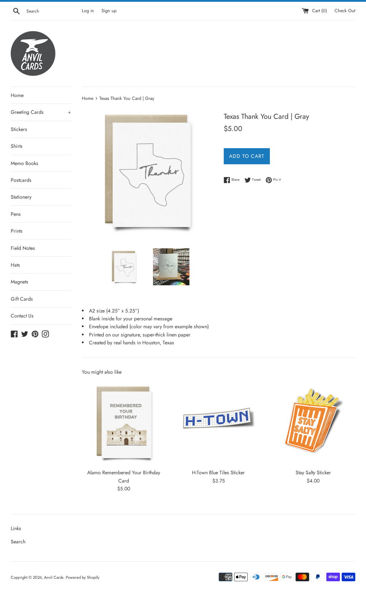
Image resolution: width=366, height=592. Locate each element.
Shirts (17, 146)
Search (18, 541)
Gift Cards (22, 298)
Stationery (21, 196)
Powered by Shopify (82, 577)
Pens (16, 214)
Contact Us (22, 315)
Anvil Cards (54, 577)
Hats (15, 264)
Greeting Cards (41, 112)
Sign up (109, 11)
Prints (17, 230)
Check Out (345, 11)
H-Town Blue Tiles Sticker (218, 472)
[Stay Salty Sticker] (313, 423)
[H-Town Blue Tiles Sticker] (219, 423)
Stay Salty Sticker (313, 472)
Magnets (19, 281)
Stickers (19, 129)
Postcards (21, 180)
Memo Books (24, 163)
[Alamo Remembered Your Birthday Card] (124, 423)
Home (17, 95)
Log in (88, 11)
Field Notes (23, 248)
